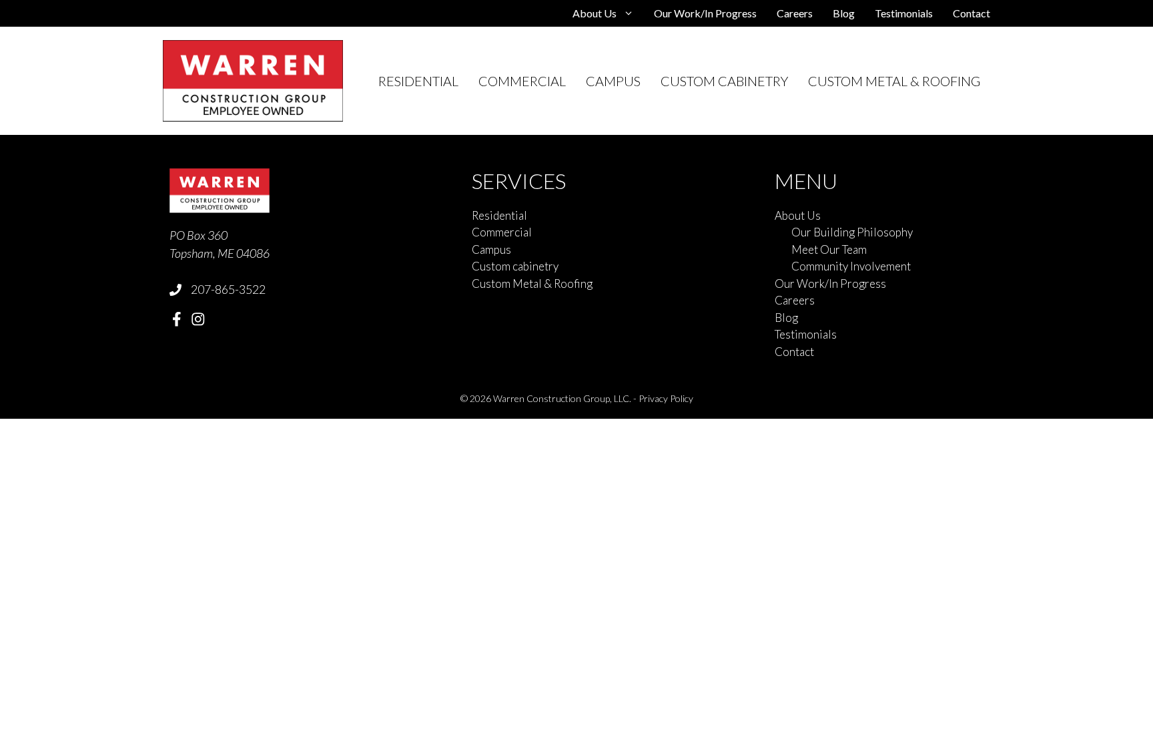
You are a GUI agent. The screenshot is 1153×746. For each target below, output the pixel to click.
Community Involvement (851, 266)
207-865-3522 (228, 289)
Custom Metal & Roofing (894, 81)
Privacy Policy (666, 398)
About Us (594, 13)
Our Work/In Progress (705, 13)
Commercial (522, 81)
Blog (844, 13)
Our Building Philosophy (852, 232)
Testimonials (904, 13)
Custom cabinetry (724, 81)
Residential (418, 81)
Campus (613, 81)
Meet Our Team (829, 249)
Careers (795, 13)
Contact (971, 13)
